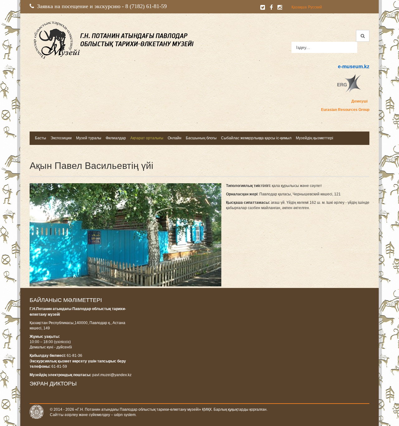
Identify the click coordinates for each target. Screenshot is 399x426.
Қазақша (299, 7)
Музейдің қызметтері (314, 138)
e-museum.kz (353, 66)
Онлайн (174, 138)
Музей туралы (88, 138)
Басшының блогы (201, 138)
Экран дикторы (53, 384)
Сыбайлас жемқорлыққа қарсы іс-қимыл (256, 138)
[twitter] (262, 7)
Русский (315, 7)
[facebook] (271, 7)
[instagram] (279, 7)
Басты (40, 138)
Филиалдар (116, 138)
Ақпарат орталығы (146, 138)
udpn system (125, 415)
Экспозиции (61, 138)
